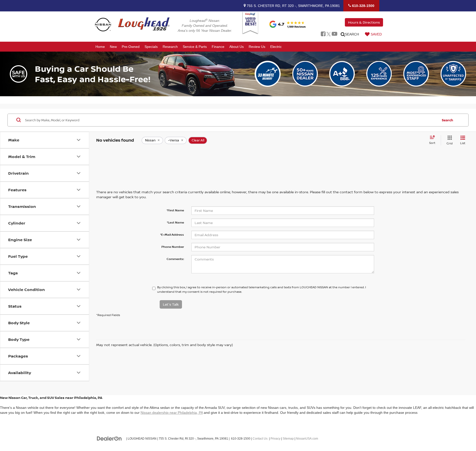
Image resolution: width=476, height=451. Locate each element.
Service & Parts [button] (195, 47)
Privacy (275, 438)
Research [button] (170, 47)
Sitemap (288, 438)
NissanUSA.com (307, 438)
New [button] (113, 47)
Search (447, 120)
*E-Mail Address (172, 234)
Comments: (175, 259)
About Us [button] (236, 47)
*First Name (175, 210)
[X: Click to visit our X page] (329, 34)
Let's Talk (171, 304)
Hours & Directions (364, 22)
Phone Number (172, 247)
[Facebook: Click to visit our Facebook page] (323, 34)
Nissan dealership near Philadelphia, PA (172, 413)
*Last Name (175, 222)
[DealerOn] (109, 438)
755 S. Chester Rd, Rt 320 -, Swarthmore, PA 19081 (293, 6)
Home (100, 47)
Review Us (257, 47)
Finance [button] (218, 47)
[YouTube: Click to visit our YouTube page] (334, 34)
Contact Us (260, 438)
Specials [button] (151, 47)
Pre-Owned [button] (131, 47)
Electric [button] (276, 47)
